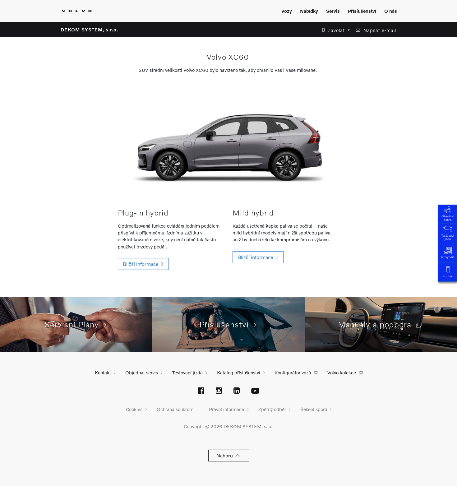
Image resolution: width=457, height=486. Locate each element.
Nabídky (309, 11)
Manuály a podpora (377, 324)
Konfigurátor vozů (293, 372)
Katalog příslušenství (238, 372)
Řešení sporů (313, 409)
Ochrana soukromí (176, 409)
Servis (333, 11)
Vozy (286, 11)
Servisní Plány (74, 324)
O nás (390, 11)
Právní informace (226, 409)
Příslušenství (362, 11)
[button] (334, 30)
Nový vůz (447, 257)
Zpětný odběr (272, 409)
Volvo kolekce (341, 372)
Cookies (134, 409)
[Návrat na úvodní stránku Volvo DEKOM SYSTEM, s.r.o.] (76, 10)
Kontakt (447, 276)
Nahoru (225, 455)
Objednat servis (447, 217)
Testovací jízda (447, 237)
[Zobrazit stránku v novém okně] (201, 391)
